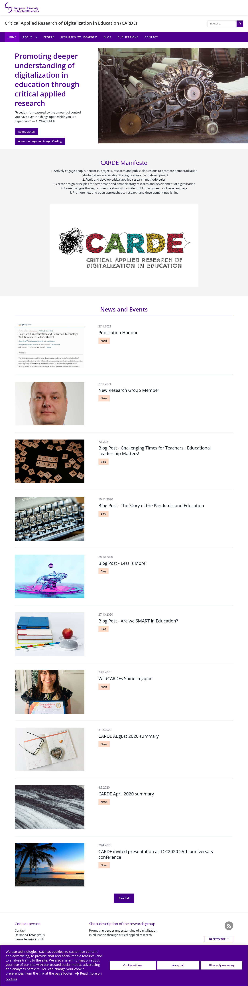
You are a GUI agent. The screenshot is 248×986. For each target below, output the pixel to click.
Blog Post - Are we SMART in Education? (138, 621)
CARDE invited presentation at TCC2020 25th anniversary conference (155, 854)
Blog (103, 461)
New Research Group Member (128, 390)
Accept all (178, 965)
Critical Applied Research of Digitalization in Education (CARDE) (71, 23)
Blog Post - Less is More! (122, 563)
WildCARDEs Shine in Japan (125, 678)
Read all (124, 898)
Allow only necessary (222, 965)
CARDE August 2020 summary (128, 736)
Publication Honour (118, 332)
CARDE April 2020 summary (126, 794)
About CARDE (26, 131)
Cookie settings (133, 965)
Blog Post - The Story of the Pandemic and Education (151, 505)
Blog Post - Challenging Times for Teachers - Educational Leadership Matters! (154, 450)
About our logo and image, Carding (40, 141)
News (104, 340)
